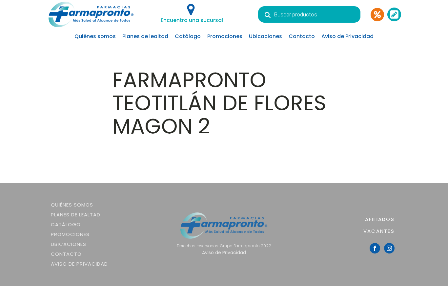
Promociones (224, 36)
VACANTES (379, 231)
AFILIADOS (380, 219)
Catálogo (188, 36)
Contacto (302, 36)
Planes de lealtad (145, 36)
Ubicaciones (265, 36)
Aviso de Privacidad (347, 36)
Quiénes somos (95, 36)
